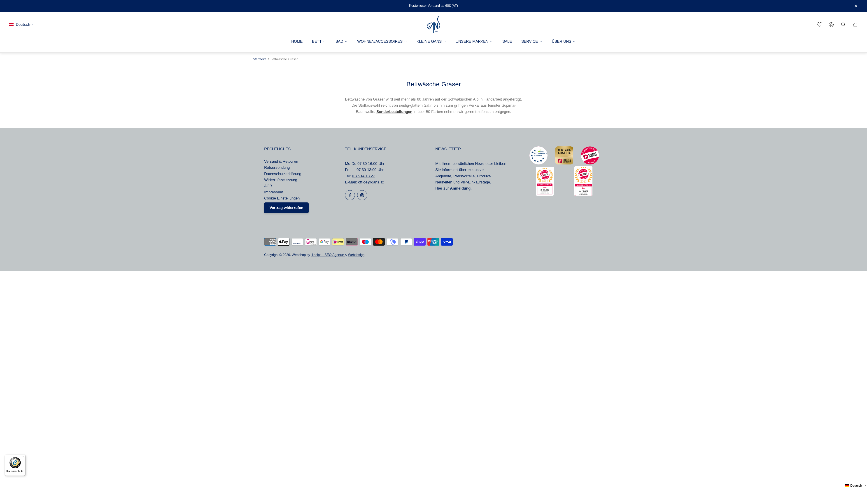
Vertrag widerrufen (286, 208)
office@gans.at (371, 182)
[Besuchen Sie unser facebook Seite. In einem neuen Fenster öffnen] (350, 195)
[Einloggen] (831, 25)
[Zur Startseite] (433, 24)
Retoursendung (277, 167)
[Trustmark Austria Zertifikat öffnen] (564, 163)
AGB (268, 186)
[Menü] (23, 457)
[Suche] (843, 25)
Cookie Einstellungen (282, 198)
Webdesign (356, 255)
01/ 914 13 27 (363, 176)
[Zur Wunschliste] (819, 25)
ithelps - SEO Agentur (328, 255)
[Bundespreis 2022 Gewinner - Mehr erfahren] (545, 194)
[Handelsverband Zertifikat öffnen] (590, 163)
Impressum (273, 192)
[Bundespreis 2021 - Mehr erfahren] (583, 195)
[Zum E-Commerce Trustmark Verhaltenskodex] (538, 163)
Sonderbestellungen (394, 112)
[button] (855, 485)
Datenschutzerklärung (282, 174)
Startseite (259, 59)
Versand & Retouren (281, 161)
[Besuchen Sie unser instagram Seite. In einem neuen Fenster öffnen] (362, 195)
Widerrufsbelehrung (280, 180)
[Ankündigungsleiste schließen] (855, 6)
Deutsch (23, 24)
